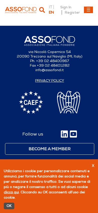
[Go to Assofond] (21, 10)
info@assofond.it (49, 70)
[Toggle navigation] (88, 10)
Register (72, 12)
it (50, 7)
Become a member (50, 148)
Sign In (65, 7)
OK (9, 206)
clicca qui (11, 192)
